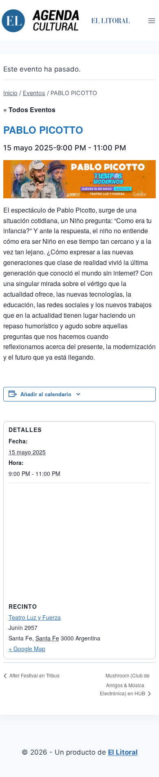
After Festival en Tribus (34, 675)
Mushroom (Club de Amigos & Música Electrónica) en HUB (125, 684)
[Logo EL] (110, 20)
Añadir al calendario (45, 394)
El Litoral (123, 752)
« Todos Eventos (29, 109)
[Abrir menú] (151, 20)
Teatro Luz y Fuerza (35, 617)
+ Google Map (27, 649)
